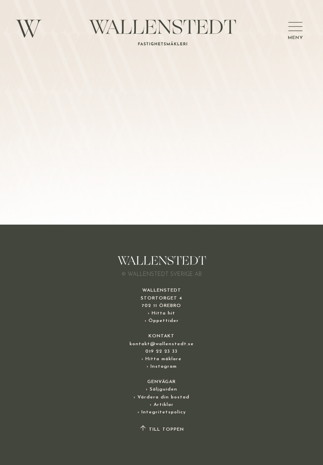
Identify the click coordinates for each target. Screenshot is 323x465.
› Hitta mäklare (161, 359)
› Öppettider (162, 320)
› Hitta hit (161, 313)
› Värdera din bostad (161, 397)
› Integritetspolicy (161, 412)
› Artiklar (162, 404)
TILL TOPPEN (165, 429)
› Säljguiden (161, 389)
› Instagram (162, 366)
